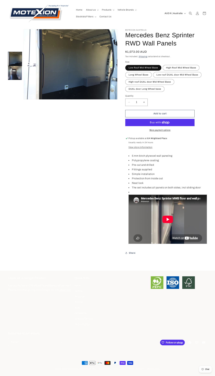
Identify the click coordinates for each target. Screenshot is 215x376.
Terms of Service (84, 319)
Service (79, 302)
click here (65, 290)
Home (78, 285)
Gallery (78, 291)
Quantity (129, 96)
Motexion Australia (70, 369)
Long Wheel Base (138, 75)
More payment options (160, 130)
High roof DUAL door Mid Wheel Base (150, 82)
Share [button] (132, 253)
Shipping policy (153, 369)
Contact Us (81, 313)
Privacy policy (120, 369)
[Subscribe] (60, 342)
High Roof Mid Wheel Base (181, 68)
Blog (77, 307)
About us (79, 296)
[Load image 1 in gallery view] (15, 59)
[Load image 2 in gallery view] (15, 73)
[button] (92, 10)
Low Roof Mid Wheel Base (143, 68)
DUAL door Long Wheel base (145, 89)
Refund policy (82, 324)
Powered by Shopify (87, 369)
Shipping (143, 56)
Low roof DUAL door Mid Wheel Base (177, 75)
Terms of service (136, 369)
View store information (140, 147)
